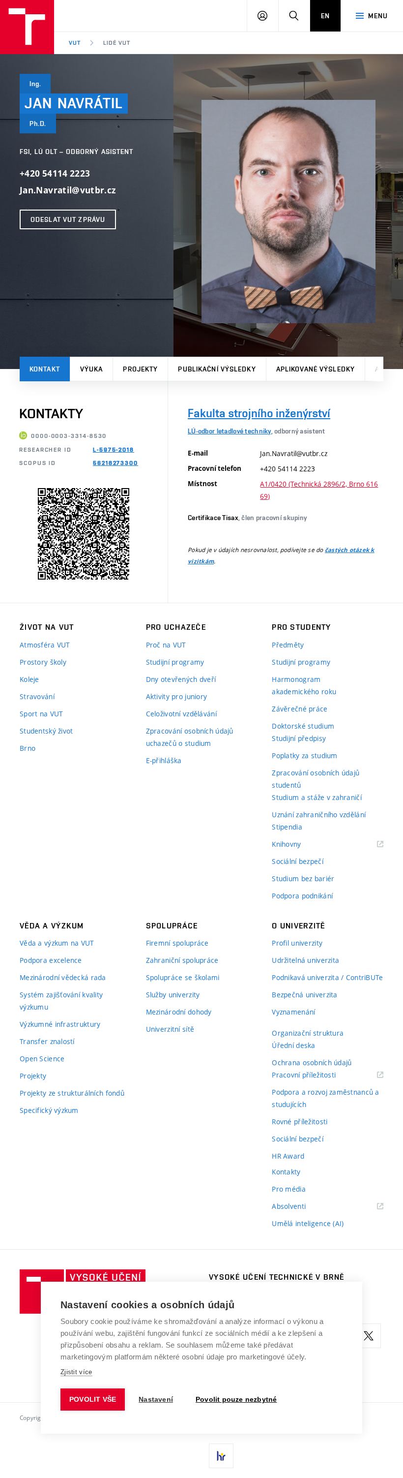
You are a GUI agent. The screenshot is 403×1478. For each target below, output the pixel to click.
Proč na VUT (166, 644)
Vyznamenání (293, 1011)
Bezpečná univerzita (304, 994)
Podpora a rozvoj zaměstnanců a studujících (325, 1098)
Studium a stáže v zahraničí (317, 797)
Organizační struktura (308, 1033)
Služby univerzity (173, 994)
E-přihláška (164, 760)
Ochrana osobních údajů (311, 1062)
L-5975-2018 (113, 449)
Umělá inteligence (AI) (308, 1223)
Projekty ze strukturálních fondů (72, 1093)
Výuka (91, 369)
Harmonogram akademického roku (304, 685)
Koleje (29, 679)
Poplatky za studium (304, 755)
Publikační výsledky (217, 369)
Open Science (42, 1058)
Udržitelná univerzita (305, 960)
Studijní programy (175, 662)
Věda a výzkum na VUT (57, 943)
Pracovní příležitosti (316, 1075)
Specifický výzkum (49, 1110)
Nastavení (156, 1399)
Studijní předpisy (299, 738)
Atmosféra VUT (45, 644)
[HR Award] (221, 1456)
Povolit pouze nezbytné (236, 1399)
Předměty (288, 644)
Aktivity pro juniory (176, 696)
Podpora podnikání (302, 895)
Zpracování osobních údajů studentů (315, 779)
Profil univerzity (297, 943)
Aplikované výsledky (315, 369)
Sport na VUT (41, 713)
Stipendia (287, 826)
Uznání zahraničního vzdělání (319, 814)
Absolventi (301, 1206)
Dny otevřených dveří (181, 679)
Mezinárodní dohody (179, 1011)
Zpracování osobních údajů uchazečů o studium (189, 737)
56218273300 (115, 463)
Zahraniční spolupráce (182, 960)
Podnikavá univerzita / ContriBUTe (327, 977)
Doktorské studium (303, 726)
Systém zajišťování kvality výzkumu (61, 1001)
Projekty (140, 369)
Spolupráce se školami (183, 977)
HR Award (288, 1156)
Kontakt (44, 369)
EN (325, 16)
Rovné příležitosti (299, 1121)
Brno (27, 748)
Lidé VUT (116, 42)
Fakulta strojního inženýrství (259, 413)
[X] (368, 1336)
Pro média (289, 1189)
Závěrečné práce (299, 708)
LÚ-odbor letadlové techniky (229, 431)
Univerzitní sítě (170, 1029)
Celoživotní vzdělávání (181, 713)
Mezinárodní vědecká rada (63, 977)
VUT (75, 42)
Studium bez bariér (303, 878)
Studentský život (46, 731)
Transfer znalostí (47, 1041)
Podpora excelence (51, 960)
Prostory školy (43, 662)
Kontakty (286, 1171)
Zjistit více (76, 1372)
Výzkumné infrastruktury (60, 1024)
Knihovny (299, 844)
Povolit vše (92, 1399)
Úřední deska (293, 1045)
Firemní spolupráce (177, 943)
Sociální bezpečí (297, 861)
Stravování (37, 696)
